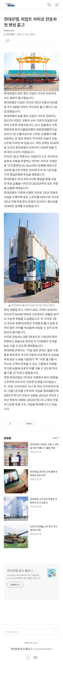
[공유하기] (14, 423)
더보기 (55, 438)
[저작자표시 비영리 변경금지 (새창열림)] (39, 424)
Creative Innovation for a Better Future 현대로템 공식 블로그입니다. (24, 576)
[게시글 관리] (18, 423)
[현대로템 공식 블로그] (10, 5)
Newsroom (9, 30)
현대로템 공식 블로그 (20, 571)
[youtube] (35, 658)
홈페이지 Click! (31, 643)
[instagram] (28, 658)
